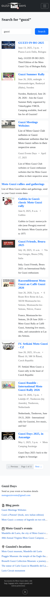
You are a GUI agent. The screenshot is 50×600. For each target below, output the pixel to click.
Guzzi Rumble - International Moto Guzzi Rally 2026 (30, 386)
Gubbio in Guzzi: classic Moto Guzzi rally (30, 202)
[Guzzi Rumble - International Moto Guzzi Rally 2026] (8, 385)
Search (41, 31)
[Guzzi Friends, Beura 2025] (8, 243)
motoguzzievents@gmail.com (16, 495)
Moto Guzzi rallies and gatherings (23, 184)
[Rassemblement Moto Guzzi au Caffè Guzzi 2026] (8, 282)
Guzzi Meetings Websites (28, 124)
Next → (38, 466)
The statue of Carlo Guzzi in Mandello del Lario (25, 565)
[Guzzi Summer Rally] (8, 76)
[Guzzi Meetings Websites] (8, 124)
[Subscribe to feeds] (25, 592)
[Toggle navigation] (44, 6)
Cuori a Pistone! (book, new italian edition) (23, 514)
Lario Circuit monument (13, 570)
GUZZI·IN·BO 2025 (31, 42)
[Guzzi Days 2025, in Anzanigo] (8, 436)
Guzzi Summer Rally (31, 74)
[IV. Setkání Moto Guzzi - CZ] (8, 346)
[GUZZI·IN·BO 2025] (8, 45)
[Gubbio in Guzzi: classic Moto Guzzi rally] (8, 201)
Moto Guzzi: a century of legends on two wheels (25, 519)
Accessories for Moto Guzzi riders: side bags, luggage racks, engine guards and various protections (18, 583)
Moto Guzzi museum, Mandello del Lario (22, 551)
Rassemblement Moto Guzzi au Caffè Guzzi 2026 (31, 284)
